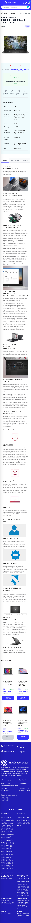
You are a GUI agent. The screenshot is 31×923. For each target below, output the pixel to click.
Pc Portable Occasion (6, 816)
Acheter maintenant (8, 698)
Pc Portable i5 (7, 840)
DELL (2, 913)
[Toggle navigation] (2, 3)
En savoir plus (6, 429)
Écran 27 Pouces (21, 883)
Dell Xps (8, 851)
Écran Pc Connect (25, 895)
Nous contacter (5, 790)
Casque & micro (25, 903)
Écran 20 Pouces (21, 878)
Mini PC (25, 817)
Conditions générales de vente (9, 785)
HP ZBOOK (4, 822)
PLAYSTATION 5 (21, 915)
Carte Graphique (5, 900)
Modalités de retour (24, 790)
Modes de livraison (24, 788)
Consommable (20, 900)
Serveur (10, 878)
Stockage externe (21, 905)
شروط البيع (4, 788)
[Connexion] (26, 2)
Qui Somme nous (5, 783)
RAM (9, 902)
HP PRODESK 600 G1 (22, 823)
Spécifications (15, 160)
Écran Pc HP (26, 889)
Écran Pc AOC (24, 892)
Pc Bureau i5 (26, 822)
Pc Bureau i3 (24, 820)
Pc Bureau (26, 816)
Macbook (8, 833)
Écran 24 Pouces (25, 881)
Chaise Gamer (25, 913)
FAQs (20, 785)
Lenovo (9, 913)
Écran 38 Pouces (25, 886)
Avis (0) (25, 160)
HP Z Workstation (5, 875)
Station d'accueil (5, 834)
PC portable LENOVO (9, 820)
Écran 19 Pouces (25, 876)
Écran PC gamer (21, 875)
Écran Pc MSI (20, 893)
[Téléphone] (23, 3)
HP (5, 913)
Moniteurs (19, 913)
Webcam (19, 906)
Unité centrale (20, 816)
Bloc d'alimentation (8, 903)
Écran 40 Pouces (22, 887)
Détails (5, 160)
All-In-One (20, 817)
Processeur (4, 902)
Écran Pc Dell (20, 890)
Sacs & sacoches (7, 825)
